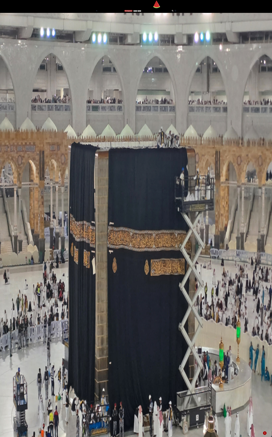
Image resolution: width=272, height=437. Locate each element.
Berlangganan (128, 10)
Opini (139, 10)
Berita (135, 10)
